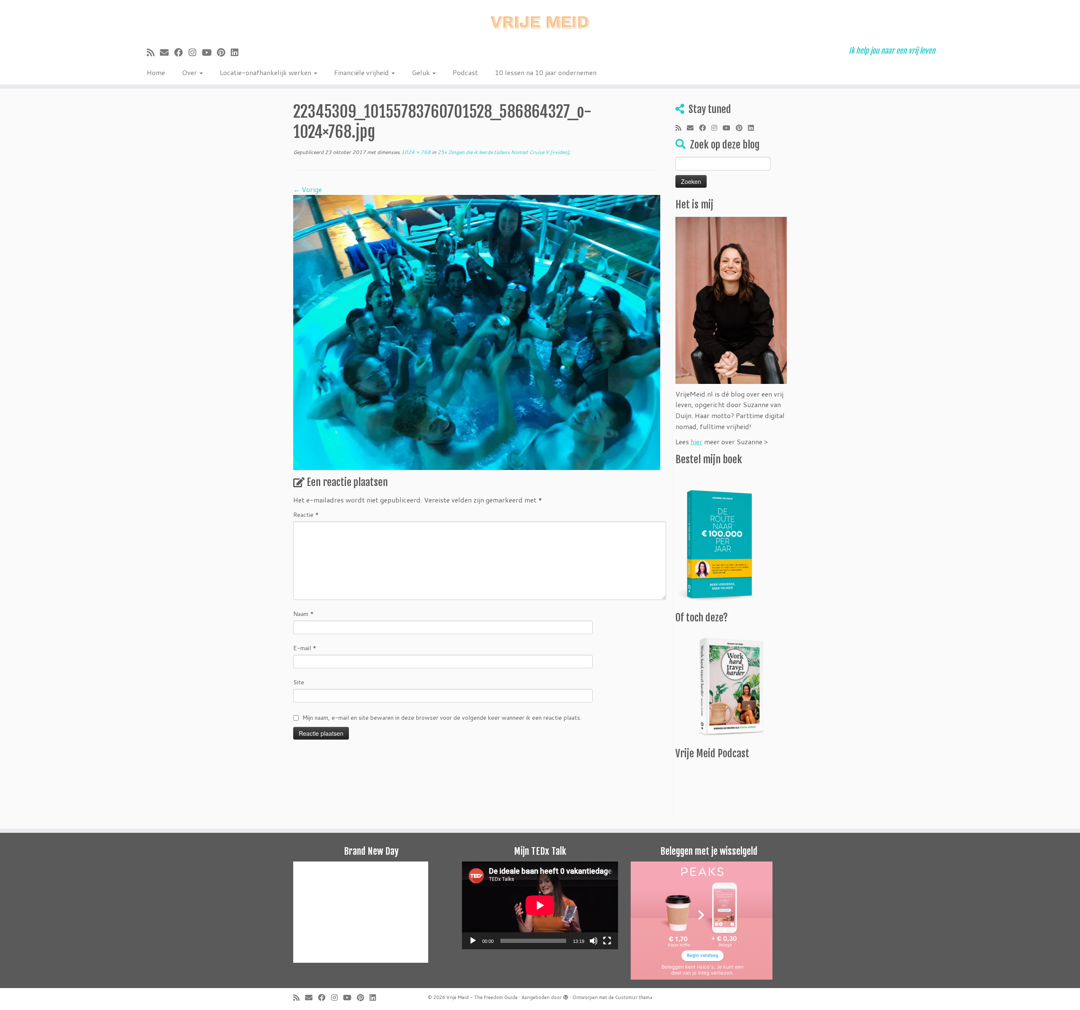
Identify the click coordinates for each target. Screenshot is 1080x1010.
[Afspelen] (473, 941)
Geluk (422, 72)
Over (190, 72)
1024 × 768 (415, 152)
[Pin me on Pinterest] (224, 52)
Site (298, 682)
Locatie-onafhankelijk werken (266, 72)
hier (696, 441)
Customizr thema (633, 997)
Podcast (465, 72)
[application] (540, 905)
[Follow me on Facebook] (181, 52)
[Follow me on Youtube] (209, 52)
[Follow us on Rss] (153, 52)
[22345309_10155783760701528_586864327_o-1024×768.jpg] (476, 331)
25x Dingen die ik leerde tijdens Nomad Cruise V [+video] (502, 152)
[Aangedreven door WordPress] (566, 996)
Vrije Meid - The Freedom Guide (482, 997)
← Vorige (307, 189)
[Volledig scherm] (607, 941)
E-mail (304, 648)
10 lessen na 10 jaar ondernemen (546, 72)
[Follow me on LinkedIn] (237, 52)
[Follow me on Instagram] (195, 52)
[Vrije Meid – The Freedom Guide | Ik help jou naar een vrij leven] (540, 20)
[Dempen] (593, 941)
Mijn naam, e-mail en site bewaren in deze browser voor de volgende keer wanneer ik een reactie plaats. (441, 717)
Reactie (306, 514)
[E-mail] (167, 52)
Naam (303, 614)
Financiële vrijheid (362, 72)
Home (156, 72)
